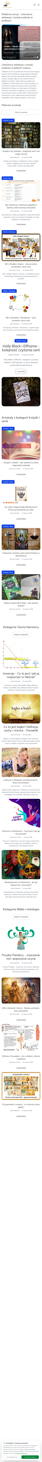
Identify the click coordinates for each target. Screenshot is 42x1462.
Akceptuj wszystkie (30, 1457)
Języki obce (7, 178)
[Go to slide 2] (35, 57)
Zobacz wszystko (21, 112)
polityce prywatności (21, 1453)
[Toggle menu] (39, 5)
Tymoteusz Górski (14, 270)
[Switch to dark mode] (34, 5)
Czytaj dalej (21, 371)
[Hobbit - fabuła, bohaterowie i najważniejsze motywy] (21, 42)
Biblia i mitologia (9, 232)
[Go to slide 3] (37, 57)
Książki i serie (8, 120)
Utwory (8, 42)
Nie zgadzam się (12, 1457)
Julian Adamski (14, 157)
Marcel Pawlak (8, 53)
